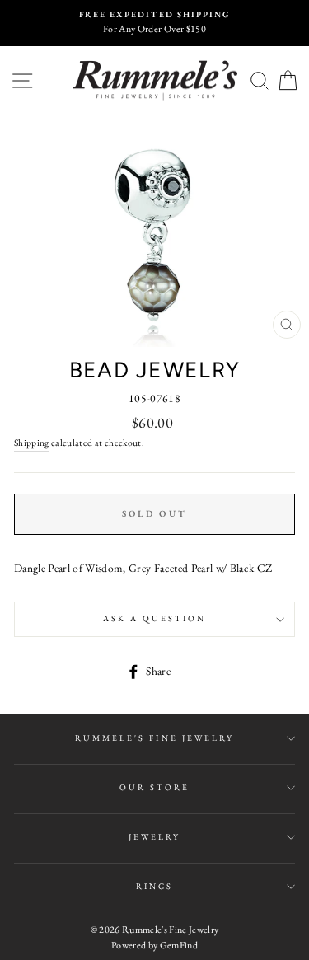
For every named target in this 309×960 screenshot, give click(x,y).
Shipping (31, 442)
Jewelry (154, 836)
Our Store (154, 787)
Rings (154, 886)
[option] (154, 23)
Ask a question (155, 618)
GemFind (179, 945)
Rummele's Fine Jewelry (154, 738)
